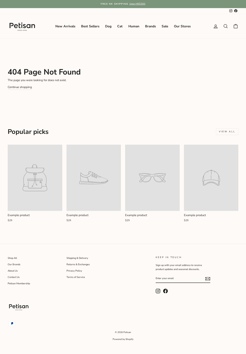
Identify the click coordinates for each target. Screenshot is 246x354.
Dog (108, 26)
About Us (13, 271)
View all (227, 131)
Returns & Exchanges (78, 264)
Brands (150, 26)
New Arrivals (65, 26)
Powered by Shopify (123, 339)
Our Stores (182, 26)
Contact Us (14, 277)
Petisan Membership (19, 283)
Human (133, 26)
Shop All (12, 258)
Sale (165, 26)
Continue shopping (20, 87)
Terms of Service (75, 277)
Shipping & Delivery (77, 258)
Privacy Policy (74, 271)
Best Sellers (90, 26)
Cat (120, 26)
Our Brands (14, 264)
